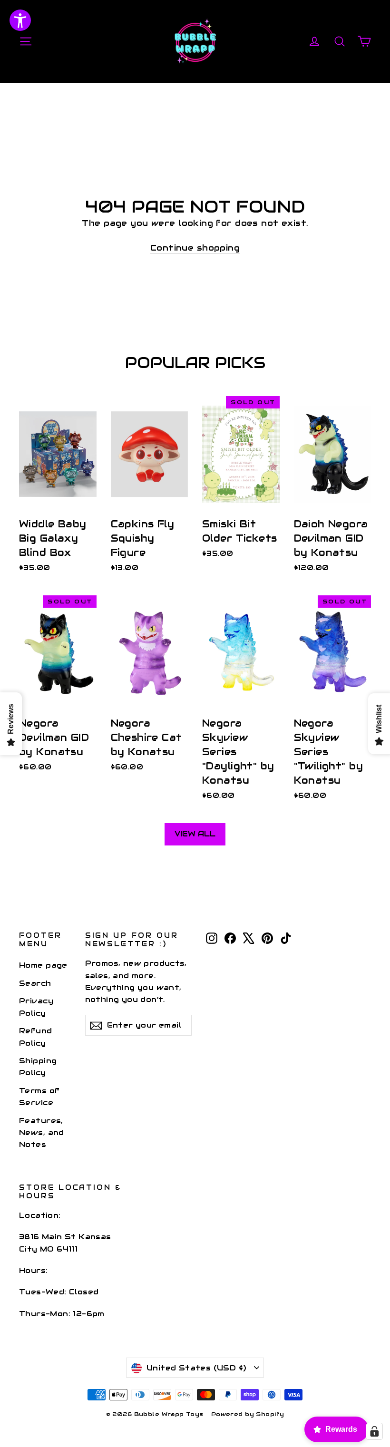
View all (195, 834)
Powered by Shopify (247, 1414)
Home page (43, 965)
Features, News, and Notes (41, 1133)
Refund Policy (35, 1037)
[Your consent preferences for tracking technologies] (374, 1431)
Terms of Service (39, 1096)
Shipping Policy (38, 1067)
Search (35, 983)
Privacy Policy (36, 1007)
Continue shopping (195, 248)
